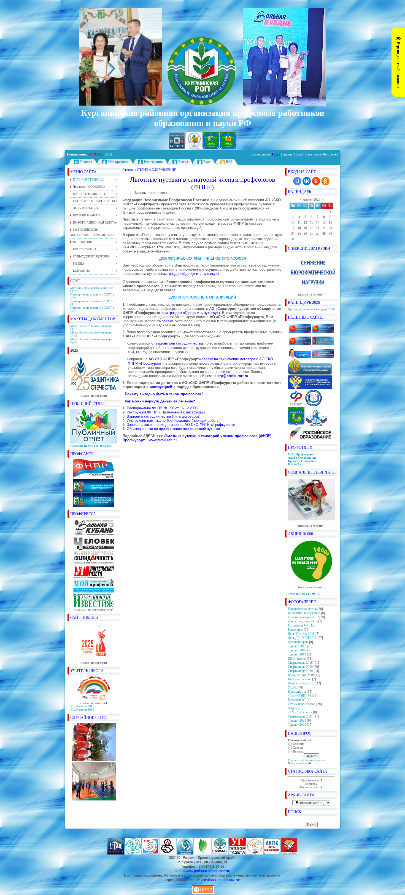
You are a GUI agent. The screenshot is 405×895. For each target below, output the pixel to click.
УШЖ (292, 687)
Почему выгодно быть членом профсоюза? (164, 394)
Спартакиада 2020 (300, 671)
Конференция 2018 (301, 675)
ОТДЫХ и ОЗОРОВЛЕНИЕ (156, 170)
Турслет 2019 (297, 654)
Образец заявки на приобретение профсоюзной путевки (173, 429)
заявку (167, 321)
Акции (292, 708)
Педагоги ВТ (297, 700)
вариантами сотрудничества (179, 343)
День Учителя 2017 (301, 683)
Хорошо (298, 747)
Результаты (295, 760)
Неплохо (298, 751)
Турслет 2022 (297, 725)
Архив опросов (315, 760)
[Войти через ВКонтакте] (307, 181)
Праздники (295, 629)
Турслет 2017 (297, 646)
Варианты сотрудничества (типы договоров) (163, 416)
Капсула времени (299, 679)
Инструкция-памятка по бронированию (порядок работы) (173, 420)
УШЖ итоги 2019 (82, 709)
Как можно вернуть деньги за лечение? (160, 401)
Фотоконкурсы (298, 642)
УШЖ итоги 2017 (82, 706)
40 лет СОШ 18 (298, 696)
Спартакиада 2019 (300, 667)
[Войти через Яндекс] (316, 181)
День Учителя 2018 (301, 634)
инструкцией (161, 387)
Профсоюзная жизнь (302, 609)
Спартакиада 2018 (300, 663)
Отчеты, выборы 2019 (303, 617)
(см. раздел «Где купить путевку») (190, 274)
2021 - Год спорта (300, 712)
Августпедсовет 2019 (302, 621)
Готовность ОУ (298, 625)
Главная (128, 170)
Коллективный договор (304, 613)
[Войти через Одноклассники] (325, 181)
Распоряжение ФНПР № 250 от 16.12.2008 (162, 408)
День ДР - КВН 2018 (302, 638)
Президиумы (297, 692)
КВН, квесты (297, 658)
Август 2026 (311, 199)
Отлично (298, 743)
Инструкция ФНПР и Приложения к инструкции (166, 412)
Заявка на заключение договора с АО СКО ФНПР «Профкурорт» (181, 425)
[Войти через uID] (297, 181)
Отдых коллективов (301, 704)
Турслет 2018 (297, 650)
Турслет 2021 (297, 720)
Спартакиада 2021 (300, 716)
